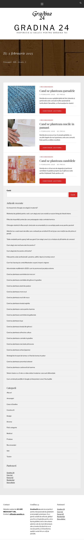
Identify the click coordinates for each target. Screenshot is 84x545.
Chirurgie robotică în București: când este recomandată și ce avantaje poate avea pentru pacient (40, 225)
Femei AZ (10, 478)
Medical (9, 433)
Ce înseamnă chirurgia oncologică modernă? (22, 208)
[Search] (81, 3)
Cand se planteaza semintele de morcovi (21, 274)
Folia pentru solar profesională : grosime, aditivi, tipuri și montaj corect (31, 257)
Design (9, 416)
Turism (9, 456)
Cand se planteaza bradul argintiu (18, 303)
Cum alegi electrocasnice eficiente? (19, 251)
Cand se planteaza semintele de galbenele (21, 315)
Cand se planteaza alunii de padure (19, 286)
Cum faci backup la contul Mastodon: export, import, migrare (28, 263)
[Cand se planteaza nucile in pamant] (21, 120)
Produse (10, 439)
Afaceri (9, 393)
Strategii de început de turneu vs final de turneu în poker (26, 356)
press (62, 94)
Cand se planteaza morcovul (17, 292)
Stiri (8, 451)
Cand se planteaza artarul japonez (18, 350)
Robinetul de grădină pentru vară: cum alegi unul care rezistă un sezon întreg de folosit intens (39, 213)
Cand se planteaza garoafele (57, 91)
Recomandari (47, 87)
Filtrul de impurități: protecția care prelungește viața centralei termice (31, 219)
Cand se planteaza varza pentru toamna (21, 309)
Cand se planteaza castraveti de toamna (21, 367)
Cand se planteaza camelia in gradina (20, 338)
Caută (9, 190)
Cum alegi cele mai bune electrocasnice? (21, 245)
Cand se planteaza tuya (15, 321)
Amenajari (10, 398)
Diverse (9, 422)
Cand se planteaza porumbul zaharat (19, 361)
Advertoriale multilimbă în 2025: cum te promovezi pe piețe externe (30, 268)
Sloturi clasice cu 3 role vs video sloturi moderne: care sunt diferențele (31, 373)
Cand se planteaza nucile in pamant (56, 125)
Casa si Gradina (12, 404)
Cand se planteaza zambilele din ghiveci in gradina (24, 280)
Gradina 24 (42, 27)
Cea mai (9, 475)
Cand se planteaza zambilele (57, 161)
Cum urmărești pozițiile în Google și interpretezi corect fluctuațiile (29, 379)
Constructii (10, 410)
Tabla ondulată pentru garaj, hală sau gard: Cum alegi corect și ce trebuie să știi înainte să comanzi (41, 239)
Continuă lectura (52, 111)
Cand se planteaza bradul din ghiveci (19, 326)
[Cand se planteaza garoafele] (21, 99)
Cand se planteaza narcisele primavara (20, 344)
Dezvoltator (11, 482)
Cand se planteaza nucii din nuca (18, 297)
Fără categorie (12, 427)
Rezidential (10, 480)
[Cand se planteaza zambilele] (21, 157)
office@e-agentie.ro (17, 514)
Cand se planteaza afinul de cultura (19, 332)
